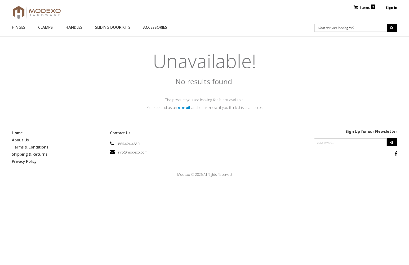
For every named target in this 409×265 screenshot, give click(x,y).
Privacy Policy (24, 161)
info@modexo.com (132, 152)
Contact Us (120, 132)
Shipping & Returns (29, 154)
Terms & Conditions (30, 147)
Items (366, 7)
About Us (20, 140)
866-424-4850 (128, 144)
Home (17, 132)
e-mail (184, 107)
